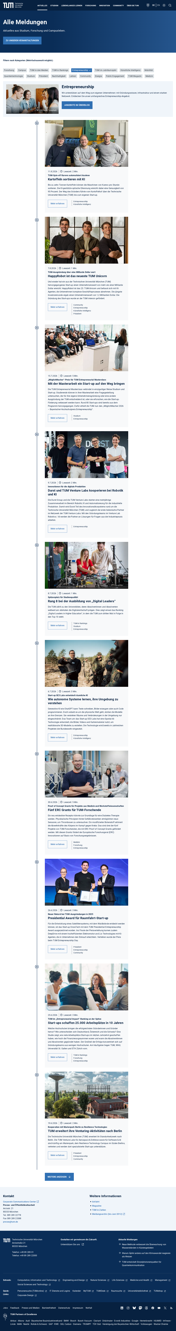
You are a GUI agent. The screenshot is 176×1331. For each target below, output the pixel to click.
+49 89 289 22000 (28, 1255)
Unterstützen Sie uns (70, 1244)
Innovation (104, 6)
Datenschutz (64, 1308)
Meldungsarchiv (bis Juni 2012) (107, 1214)
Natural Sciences (98, 1280)
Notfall (89, 1308)
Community (118, 6)
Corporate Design (26, 1295)
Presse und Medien (30, 1308)
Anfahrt (95, 1201)
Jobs (5, 1308)
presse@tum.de (10, 1222)
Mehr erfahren (58, 203)
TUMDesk (101, 1291)
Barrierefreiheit (49, 1308)
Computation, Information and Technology (38, 1280)
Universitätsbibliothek (138, 1291)
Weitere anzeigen (57, 1177)
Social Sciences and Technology (33, 1284)
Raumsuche (117, 1291)
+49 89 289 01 (27, 1252)
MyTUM (87, 1291)
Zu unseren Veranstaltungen (22, 40)
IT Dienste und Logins (60, 1291)
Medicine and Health (140, 1280)
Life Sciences (118, 1280)
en (158, 5)
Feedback (14, 1308)
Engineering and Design (74, 1280)
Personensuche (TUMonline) (31, 1291)
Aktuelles (42, 6)
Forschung (90, 6)
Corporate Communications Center (19, 1201)
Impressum (78, 1308)
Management (161, 1280)
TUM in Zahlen (99, 1210)
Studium (54, 6)
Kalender (77, 1291)
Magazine (97, 1206)
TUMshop (158, 1291)
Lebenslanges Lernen (71, 6)
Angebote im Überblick (77, 105)
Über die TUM (133, 6)
